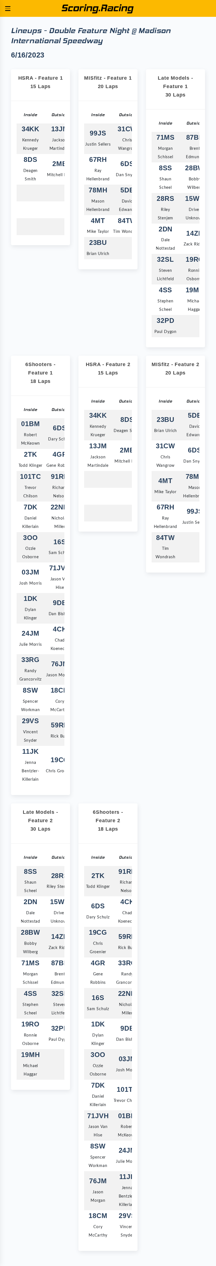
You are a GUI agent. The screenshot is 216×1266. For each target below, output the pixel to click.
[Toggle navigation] (7, 8)
